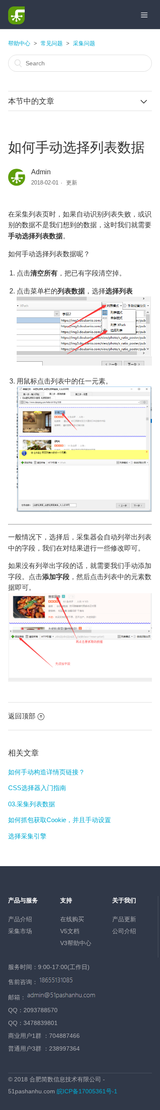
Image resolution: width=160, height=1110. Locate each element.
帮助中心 (19, 43)
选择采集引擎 (27, 836)
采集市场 (20, 931)
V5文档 (69, 931)
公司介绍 (124, 931)
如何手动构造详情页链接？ (46, 772)
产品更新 (124, 919)
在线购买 (72, 919)
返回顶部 (21, 716)
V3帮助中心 (75, 943)
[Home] (16, 22)
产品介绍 (20, 919)
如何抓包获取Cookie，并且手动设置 (59, 819)
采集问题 (84, 43)
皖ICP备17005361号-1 (87, 1091)
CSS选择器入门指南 (37, 787)
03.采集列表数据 (31, 804)
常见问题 (52, 43)
